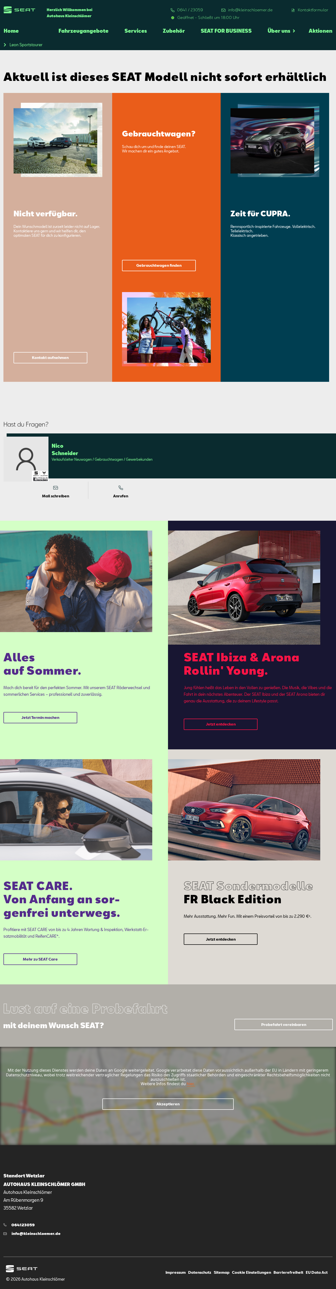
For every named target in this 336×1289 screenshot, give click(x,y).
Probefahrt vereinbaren (283, 1024)
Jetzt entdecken (221, 724)
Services (135, 31)
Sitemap (221, 1272)
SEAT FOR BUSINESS (226, 31)
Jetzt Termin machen (40, 717)
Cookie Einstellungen (251, 1272)
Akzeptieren (168, 1104)
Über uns (279, 31)
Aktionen (320, 31)
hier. (190, 1084)
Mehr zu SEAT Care (40, 959)
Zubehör (174, 31)
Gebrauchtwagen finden (159, 265)
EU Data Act (317, 1272)
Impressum (176, 1272)
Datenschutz (199, 1272)
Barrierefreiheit (288, 1272)
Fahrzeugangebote (83, 31)
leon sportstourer (26, 44)
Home (11, 31)
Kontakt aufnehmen (50, 357)
